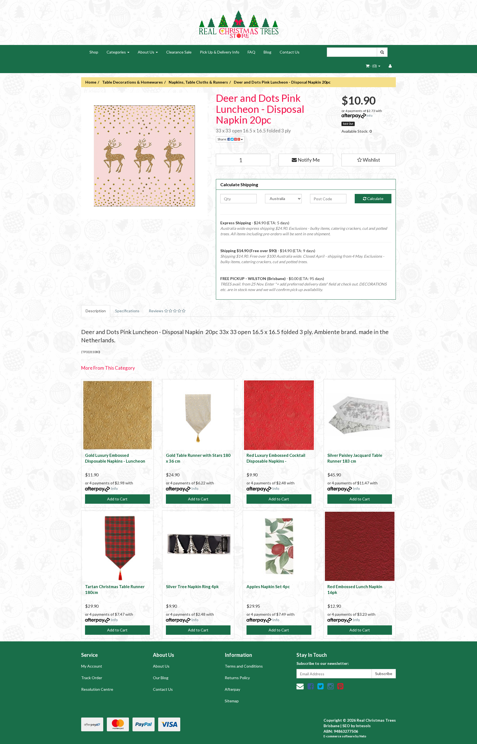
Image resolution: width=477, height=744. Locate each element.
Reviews (156, 310)
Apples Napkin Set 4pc (268, 586)
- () (373, 65)
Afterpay (232, 689)
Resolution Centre (97, 689)
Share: (222, 139)
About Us (146, 52)
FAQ (251, 52)
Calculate (374, 198)
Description (96, 310)
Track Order (91, 677)
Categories (117, 52)
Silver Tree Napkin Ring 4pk (192, 586)
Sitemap (232, 700)
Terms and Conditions (244, 666)
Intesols (363, 725)
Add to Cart (117, 499)
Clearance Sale (179, 52)
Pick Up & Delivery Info (219, 52)
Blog (267, 52)
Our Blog (160, 677)
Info (369, 115)
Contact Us (290, 52)
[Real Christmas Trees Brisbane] (238, 22)
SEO (346, 725)
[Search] (382, 52)
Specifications (127, 310)
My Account (91, 666)
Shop (93, 52)
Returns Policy (237, 677)
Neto (362, 736)
